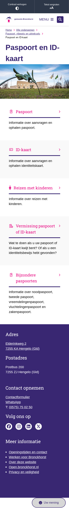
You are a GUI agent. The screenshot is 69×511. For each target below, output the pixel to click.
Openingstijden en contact (28, 452)
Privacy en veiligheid (24, 472)
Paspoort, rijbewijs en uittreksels (23, 33)
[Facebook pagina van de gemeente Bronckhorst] (9, 426)
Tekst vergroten (51, 4)
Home (9, 30)
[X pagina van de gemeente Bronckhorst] (38, 426)
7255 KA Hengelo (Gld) (23, 348)
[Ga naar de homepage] (19, 19)
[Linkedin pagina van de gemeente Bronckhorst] (28, 426)
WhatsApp (13, 402)
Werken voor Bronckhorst (27, 457)
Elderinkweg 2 (16, 343)
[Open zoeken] (60, 19)
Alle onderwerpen (25, 30)
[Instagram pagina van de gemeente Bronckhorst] (18, 426)
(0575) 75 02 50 (20, 407)
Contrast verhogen (17, 4)
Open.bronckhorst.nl (24, 467)
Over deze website (22, 462)
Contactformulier (18, 397)
